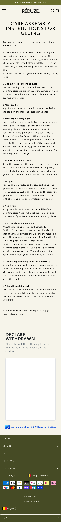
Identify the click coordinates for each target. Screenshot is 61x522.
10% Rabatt (10, 468)
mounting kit (37, 59)
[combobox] (30, 508)
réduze (7, 446)
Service (7, 439)
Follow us (9, 461)
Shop (6, 453)
